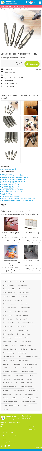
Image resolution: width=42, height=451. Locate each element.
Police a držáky (18, 379)
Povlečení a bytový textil (10, 383)
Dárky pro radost (8, 330)
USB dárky (15, 398)
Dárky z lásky (7, 338)
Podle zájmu (6, 379)
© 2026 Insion (38, 447)
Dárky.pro (3, 9)
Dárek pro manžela (24, 289)
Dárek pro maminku (9, 289)
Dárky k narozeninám (9, 304)
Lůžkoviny (6, 364)
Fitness (20, 356)
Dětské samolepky (8, 353)
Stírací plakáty (7, 394)
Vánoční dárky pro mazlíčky (31, 398)
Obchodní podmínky (8, 433)
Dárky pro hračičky (22, 315)
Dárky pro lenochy (8, 323)
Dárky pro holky (7, 315)
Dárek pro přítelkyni (9, 296)
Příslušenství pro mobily (10, 386)
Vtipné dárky (26, 405)
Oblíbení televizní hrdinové (10, 371)
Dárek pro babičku (8, 285)
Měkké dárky (6, 368)
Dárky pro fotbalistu (21, 311)
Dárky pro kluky (7, 319)
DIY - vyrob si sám (8, 356)
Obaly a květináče (28, 368)
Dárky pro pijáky (7, 326)
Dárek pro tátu (23, 296)
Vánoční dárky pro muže (10, 401)
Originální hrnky (7, 375)
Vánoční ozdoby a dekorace (11, 405)
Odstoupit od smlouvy (8, 442)
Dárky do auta (7, 300)
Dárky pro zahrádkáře (23, 334)
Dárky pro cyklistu (25, 308)
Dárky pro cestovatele (9, 308)
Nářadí (17, 368)
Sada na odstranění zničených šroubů (18, 9)
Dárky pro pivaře (22, 326)
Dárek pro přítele (24, 292)
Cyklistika (24, 349)
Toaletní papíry (29, 394)
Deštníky (33, 349)
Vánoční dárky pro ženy (28, 401)
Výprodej (5, 409)
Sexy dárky (6, 390)
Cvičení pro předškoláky (10, 349)
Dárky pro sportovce (23, 330)
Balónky (5, 345)
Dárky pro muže (7, 281)
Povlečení (30, 379)
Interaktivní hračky (8, 360)
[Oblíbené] (27, 3)
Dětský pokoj (22, 353)
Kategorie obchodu (23, 360)
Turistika (5, 398)
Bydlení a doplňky (25, 345)
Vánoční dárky (26, 341)
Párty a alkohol (20, 375)
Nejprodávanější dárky (21, 338)
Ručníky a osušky (26, 386)
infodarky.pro (26, 418)
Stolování (18, 394)
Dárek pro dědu (22, 285)
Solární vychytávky (18, 390)
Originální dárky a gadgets (10, 341)
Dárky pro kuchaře (22, 319)
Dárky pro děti (7, 311)
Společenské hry (33, 390)
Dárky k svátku (24, 304)
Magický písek (17, 364)
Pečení (31, 375)
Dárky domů (18, 300)
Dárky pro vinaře (8, 334)
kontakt (13, 6)
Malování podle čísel (31, 364)
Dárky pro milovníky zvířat (25, 323)
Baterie (14, 345)
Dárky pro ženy (21, 281)
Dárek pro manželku (9, 292)
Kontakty (5, 430)
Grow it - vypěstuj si (32, 356)
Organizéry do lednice (28, 371)
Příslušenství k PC (26, 383)
